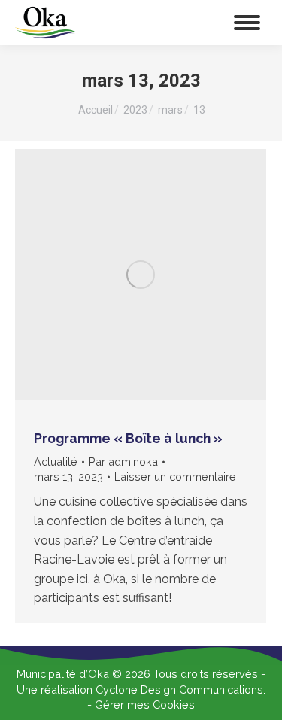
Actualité (55, 461)
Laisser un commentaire (175, 476)
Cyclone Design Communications (179, 689)
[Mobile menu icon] (247, 22)
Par (123, 461)
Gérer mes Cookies (145, 704)
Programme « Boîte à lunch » (128, 438)
